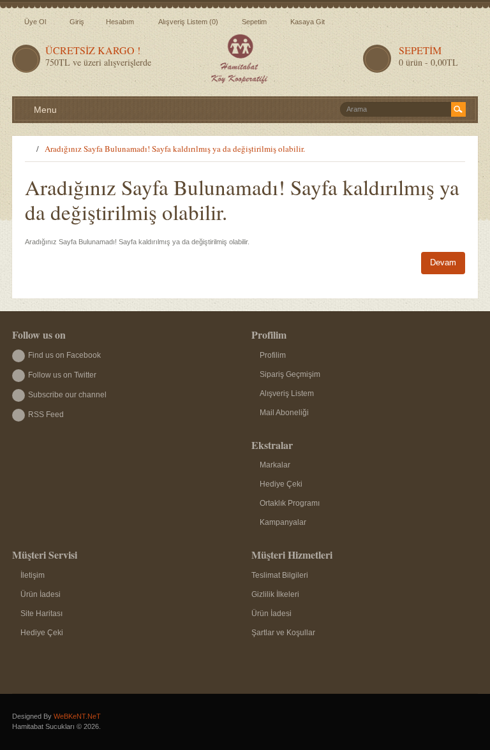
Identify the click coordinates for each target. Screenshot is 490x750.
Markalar (275, 464)
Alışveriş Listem (287, 393)
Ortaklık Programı (290, 503)
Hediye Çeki (281, 484)
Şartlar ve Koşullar (283, 632)
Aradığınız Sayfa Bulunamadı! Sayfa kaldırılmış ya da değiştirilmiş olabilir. (175, 148)
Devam (443, 262)
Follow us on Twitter (62, 375)
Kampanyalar (283, 522)
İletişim (32, 575)
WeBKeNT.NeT (77, 716)
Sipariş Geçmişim (290, 374)
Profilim (273, 355)
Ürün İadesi (40, 594)
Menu (44, 110)
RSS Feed (46, 414)
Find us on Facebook (64, 355)
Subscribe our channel (67, 394)
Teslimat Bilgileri (279, 575)
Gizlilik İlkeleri (275, 594)
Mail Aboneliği (284, 412)
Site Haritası (41, 613)
